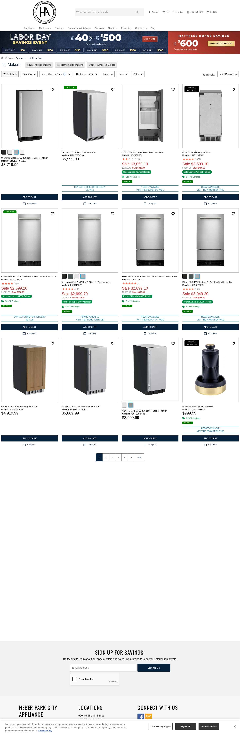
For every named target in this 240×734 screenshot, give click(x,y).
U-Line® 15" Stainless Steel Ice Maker (79, 152)
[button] (150, 12)
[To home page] (44, 12)
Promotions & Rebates (79, 28)
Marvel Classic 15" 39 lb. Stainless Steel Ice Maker (144, 411)
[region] (120, 726)
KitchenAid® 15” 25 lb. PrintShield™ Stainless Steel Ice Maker (28, 277)
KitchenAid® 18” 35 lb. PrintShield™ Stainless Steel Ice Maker (149, 277)
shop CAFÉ (149, 39)
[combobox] (29, 74)
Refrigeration (35, 58)
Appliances (29, 28)
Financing (126, 28)
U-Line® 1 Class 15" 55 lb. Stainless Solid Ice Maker (24, 158)
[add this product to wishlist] (52, 89)
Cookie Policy (45, 730)
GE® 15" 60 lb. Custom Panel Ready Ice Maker (143, 152)
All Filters (11, 74)
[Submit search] (137, 12)
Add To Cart (29, 197)
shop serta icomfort (221, 43)
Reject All (185, 726)
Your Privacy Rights (160, 726)
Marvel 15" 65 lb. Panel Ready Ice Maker (19, 406)
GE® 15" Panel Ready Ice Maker (196, 152)
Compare (31, 203)
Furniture (59, 28)
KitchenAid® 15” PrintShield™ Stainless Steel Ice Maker (86, 282)
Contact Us (141, 28)
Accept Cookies (209, 726)
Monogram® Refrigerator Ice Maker (198, 406)
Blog (153, 28)
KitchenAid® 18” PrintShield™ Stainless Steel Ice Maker (207, 282)
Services (99, 28)
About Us (112, 28)
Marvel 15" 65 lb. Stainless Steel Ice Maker (80, 406)
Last (139, 457)
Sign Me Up (154, 667)
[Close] (234, 726)
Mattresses (45, 28)
